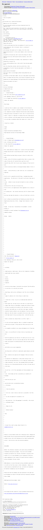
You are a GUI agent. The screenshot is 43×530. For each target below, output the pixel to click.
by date (18, 524)
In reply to (27, 7)
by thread (22, 524)
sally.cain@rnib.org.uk (20, 94)
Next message (14, 7)
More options (22, 6)
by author (31, 524)
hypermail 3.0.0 (16, 527)
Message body (13, 6)
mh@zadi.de (14, 10)
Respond (18, 6)
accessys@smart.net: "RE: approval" (17, 520)
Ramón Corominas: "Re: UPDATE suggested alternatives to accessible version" (25, 517)
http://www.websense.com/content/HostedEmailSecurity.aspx (16, 493)
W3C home (4, 1)
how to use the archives (10, 525)
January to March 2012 (28, 1)
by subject (27, 524)
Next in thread (32, 7)
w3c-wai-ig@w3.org (19, 1)
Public (13, 1)
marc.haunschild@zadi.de (11, 509)
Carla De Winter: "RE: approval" (14, 519)
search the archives (19, 525)
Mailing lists (9, 1)
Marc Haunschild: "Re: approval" (18, 518)
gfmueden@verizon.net (19, 140)
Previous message (21, 7)
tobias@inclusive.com (18, 38)
